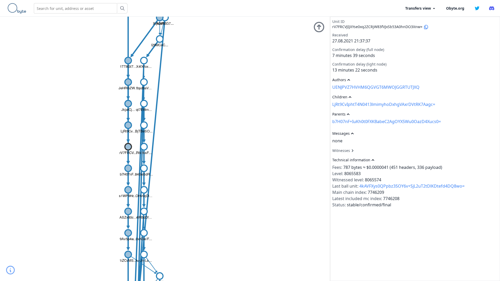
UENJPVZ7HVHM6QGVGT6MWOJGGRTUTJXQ (376, 87)
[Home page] (18, 8)
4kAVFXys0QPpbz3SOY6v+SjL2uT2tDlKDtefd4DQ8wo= (412, 186)
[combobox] (75, 8)
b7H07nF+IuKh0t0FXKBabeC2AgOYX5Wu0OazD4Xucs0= (386, 121)
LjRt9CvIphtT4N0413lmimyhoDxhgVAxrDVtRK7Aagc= (383, 104)
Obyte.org (455, 8)
